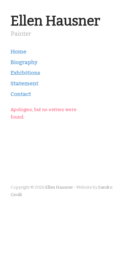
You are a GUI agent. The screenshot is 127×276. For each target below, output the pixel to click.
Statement (24, 83)
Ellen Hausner (55, 21)
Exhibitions (25, 73)
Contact (21, 94)
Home (18, 51)
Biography (24, 62)
